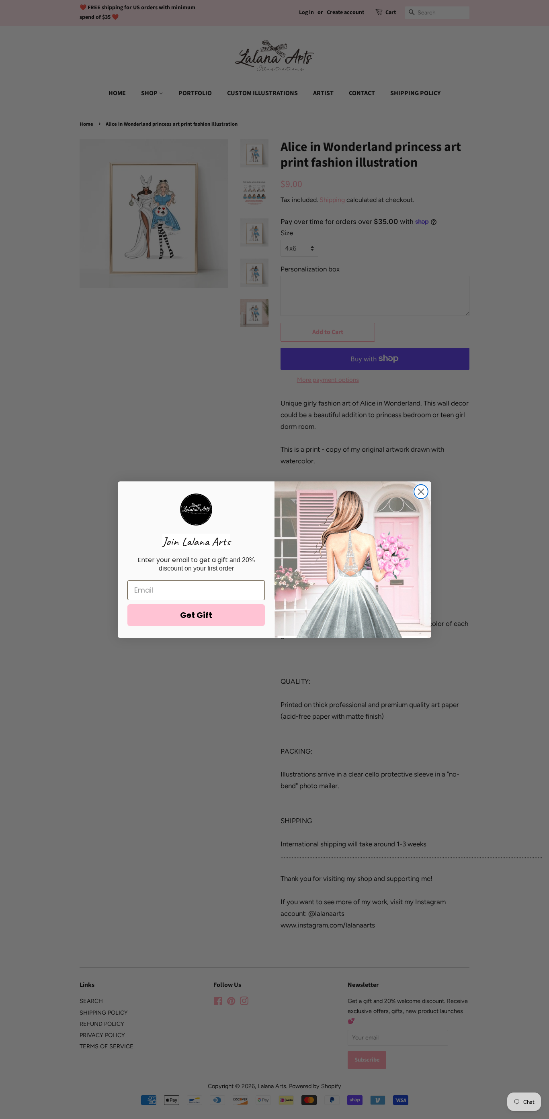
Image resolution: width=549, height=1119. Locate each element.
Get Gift (196, 615)
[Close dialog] (421, 492)
